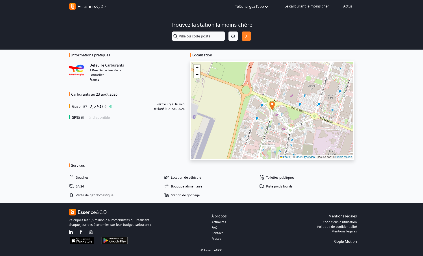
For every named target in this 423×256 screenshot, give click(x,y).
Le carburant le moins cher (306, 6)
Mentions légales (344, 231)
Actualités (219, 222)
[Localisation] (233, 36)
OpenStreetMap (305, 157)
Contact (217, 233)
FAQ (214, 227)
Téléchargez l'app (249, 6)
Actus (347, 6)
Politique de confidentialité (337, 226)
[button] (272, 105)
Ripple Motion (343, 157)
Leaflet (286, 157)
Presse (216, 238)
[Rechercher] (246, 36)
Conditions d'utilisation (340, 222)
